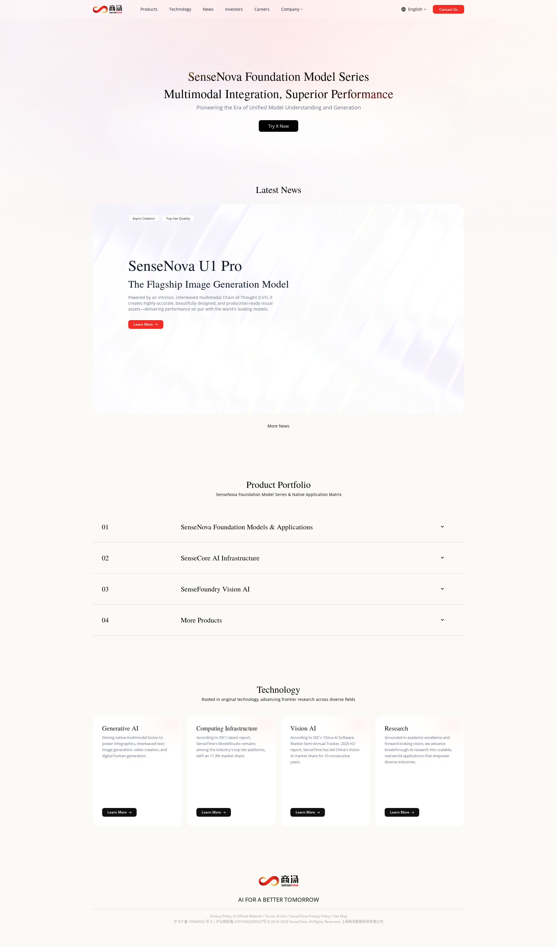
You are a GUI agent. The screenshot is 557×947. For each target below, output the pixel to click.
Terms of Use (276, 916)
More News (278, 426)
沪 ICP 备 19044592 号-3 (193, 921)
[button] (278, 526)
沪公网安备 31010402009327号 (241, 921)
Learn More (143, 324)
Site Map (340, 916)
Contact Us (448, 9)
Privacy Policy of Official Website (236, 916)
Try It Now (278, 126)
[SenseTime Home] (107, 9)
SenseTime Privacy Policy (310, 916)
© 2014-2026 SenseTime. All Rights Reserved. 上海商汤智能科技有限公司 (325, 921)
